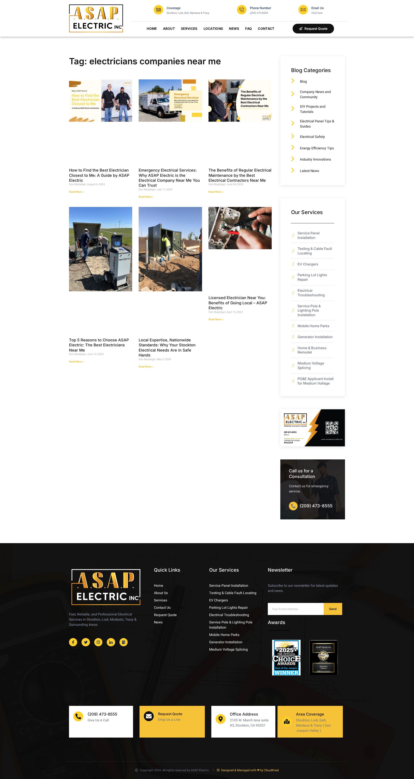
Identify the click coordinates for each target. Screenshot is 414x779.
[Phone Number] (241, 9)
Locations (213, 29)
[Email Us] (303, 9)
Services (189, 29)
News (234, 29)
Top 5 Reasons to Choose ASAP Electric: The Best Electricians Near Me (99, 345)
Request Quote (170, 714)
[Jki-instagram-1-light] (98, 642)
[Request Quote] (149, 716)
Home (152, 29)
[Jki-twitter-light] (86, 642)
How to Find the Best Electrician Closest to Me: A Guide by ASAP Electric (99, 175)
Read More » (76, 192)
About (169, 29)
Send (333, 609)
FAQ (248, 29)
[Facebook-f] (73, 642)
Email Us (317, 8)
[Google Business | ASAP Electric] (123, 642)
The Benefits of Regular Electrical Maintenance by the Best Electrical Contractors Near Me (240, 175)
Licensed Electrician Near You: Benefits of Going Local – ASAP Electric (238, 302)
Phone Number (260, 8)
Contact (266, 29)
